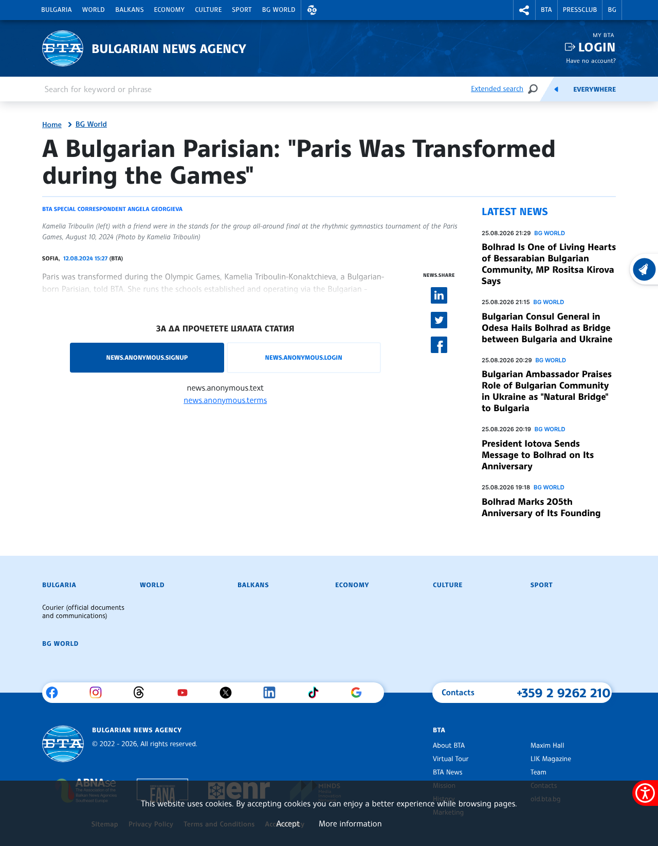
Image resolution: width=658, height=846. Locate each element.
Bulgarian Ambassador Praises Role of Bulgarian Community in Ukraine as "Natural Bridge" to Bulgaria (547, 391)
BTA (546, 10)
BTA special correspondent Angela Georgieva (112, 209)
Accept (288, 823)
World (93, 10)
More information (350, 823)
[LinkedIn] (273, 692)
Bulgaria (56, 10)
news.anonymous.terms (225, 400)
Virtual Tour (451, 759)
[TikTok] (317, 692)
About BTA (449, 746)
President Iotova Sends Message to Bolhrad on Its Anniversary (538, 455)
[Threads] (142, 692)
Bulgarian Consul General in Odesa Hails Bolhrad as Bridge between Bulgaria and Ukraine (547, 328)
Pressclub (580, 10)
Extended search (497, 88)
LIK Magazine (551, 759)
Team (538, 772)
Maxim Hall (547, 746)
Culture (208, 10)
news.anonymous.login (303, 357)
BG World (279, 10)
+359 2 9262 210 (564, 692)
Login (597, 47)
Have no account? (591, 60)
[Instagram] (99, 692)
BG (612, 10)
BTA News (447, 772)
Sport (242, 10)
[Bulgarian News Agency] (63, 744)
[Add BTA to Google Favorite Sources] (360, 692)
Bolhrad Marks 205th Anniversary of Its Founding (541, 507)
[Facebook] (55, 692)
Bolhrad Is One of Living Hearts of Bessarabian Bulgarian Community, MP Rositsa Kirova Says (549, 264)
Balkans (129, 10)
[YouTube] (186, 692)
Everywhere (594, 89)
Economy (169, 10)
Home (52, 125)
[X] (229, 692)
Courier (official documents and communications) (83, 612)
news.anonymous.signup (147, 357)
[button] (312, 10)
